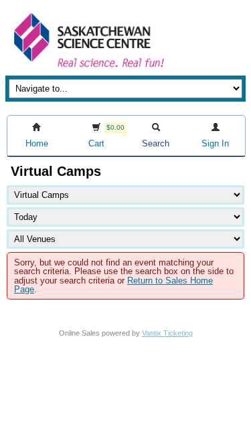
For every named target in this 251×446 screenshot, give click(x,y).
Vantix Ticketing (167, 333)
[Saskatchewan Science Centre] (87, 68)
